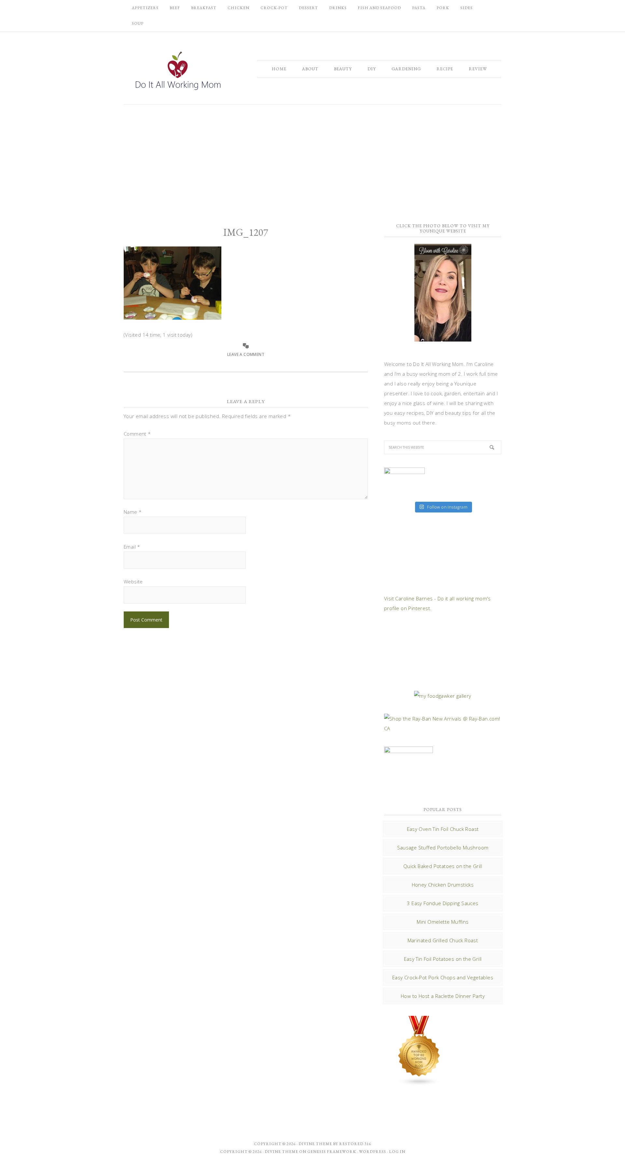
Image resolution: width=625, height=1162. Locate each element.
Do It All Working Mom (177, 72)
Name (133, 512)
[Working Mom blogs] (419, 1083)
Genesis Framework (331, 1151)
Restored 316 (355, 1143)
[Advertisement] (312, 159)
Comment (137, 433)
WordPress (372, 1151)
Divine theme (315, 1143)
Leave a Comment (245, 354)
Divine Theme (281, 1151)
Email (132, 546)
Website (133, 581)
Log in (397, 1151)
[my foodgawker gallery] (442, 696)
